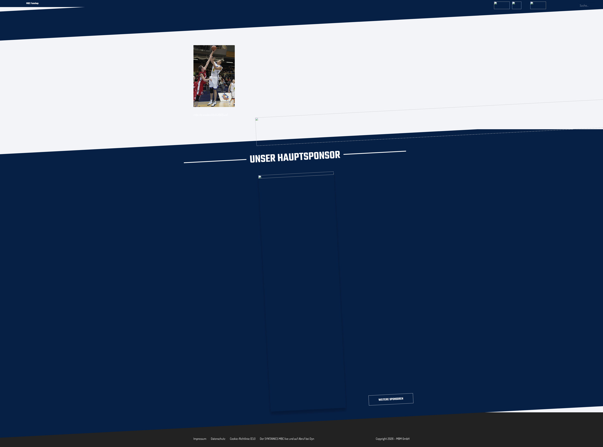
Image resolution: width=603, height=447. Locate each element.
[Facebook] (558, 5)
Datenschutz (218, 439)
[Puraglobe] (302, 290)
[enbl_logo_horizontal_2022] (520, 4)
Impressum (199, 439)
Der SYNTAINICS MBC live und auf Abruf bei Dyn (287, 439)
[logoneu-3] (538, 4)
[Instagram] (563, 5)
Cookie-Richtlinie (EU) (242, 439)
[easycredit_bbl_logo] (502, 4)
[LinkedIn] (569, 5)
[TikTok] (574, 5)
